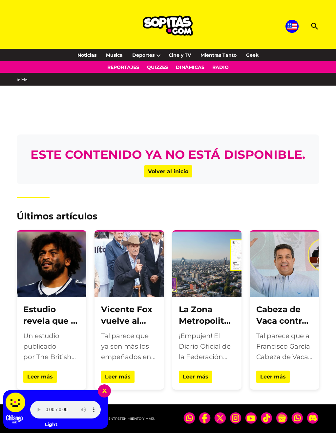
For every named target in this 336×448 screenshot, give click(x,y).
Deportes (143, 55)
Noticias (86, 55)
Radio (220, 67)
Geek (252, 55)
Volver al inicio (168, 171)
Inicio (22, 79)
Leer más (40, 377)
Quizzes (157, 67)
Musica (114, 55)
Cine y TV (180, 55)
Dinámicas (190, 67)
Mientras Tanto (218, 55)
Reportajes (123, 67)
